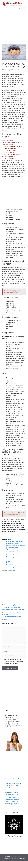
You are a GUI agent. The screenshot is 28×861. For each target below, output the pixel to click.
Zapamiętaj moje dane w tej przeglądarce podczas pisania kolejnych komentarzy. (13, 661)
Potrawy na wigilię (10, 605)
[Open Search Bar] (19, 8)
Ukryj (11, 140)
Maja (6, 783)
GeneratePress (20, 858)
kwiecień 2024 (11, 570)
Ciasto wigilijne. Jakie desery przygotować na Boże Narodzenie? (15, 561)
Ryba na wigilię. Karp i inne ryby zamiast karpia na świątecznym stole (14, 551)
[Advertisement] (14, 29)
